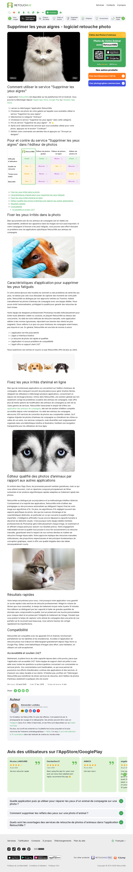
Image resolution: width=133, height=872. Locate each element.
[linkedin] (26, 710)
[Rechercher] (9, 12)
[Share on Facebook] (15, 690)
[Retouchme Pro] (101, 857)
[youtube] (38, 710)
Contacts (111, 5)
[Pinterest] (29, 849)
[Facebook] (19, 849)
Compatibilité (16, 207)
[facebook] (34, 710)
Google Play (54, 100)
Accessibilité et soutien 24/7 (23, 210)
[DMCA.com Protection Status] (39, 849)
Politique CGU (53, 866)
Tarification (23, 841)
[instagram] (30, 710)
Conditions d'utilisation (38, 866)
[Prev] (9, 18)
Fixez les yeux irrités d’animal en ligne (27, 198)
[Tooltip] (31, 158)
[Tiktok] (14, 849)
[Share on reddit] (27, 690)
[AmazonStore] (54, 857)
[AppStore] (113, 52)
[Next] (123, 18)
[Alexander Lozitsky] (14, 708)
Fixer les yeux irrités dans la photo (25, 192)
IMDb (48, 731)
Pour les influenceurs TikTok (102, 76)
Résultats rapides (18, 204)
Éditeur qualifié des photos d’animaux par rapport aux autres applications (42, 201)
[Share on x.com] (19, 690)
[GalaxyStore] (41, 857)
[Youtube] (24, 849)
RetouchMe (24, 97)
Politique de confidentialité (17, 866)
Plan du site (79, 841)
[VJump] (120, 857)
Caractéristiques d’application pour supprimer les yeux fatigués (38, 195)
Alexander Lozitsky (34, 706)
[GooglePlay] (113, 58)
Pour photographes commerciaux (104, 83)
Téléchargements (62, 841)
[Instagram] (9, 849)
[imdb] (22, 710)
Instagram (14, 723)
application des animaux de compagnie (24, 408)
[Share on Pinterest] (23, 690)
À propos (121, 5)
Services (100, 5)
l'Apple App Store (40, 100)
